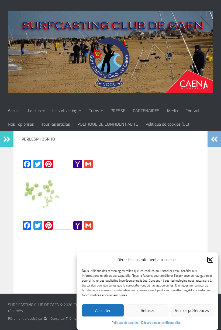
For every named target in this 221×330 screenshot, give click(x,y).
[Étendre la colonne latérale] (6, 139)
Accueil (14, 110)
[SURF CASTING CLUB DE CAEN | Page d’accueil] (110, 52)
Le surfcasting (64, 110)
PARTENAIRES (146, 110)
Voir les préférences (192, 310)
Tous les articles (55, 124)
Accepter (102, 310)
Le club (34, 110)
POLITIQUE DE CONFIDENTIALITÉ (107, 124)
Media (172, 110)
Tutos (94, 110)
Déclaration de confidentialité (161, 323)
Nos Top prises (21, 124)
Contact (192, 110)
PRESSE (117, 110)
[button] (210, 259)
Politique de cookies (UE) (167, 124)
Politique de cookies (125, 323)
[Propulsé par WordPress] (45, 318)
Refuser (147, 310)
